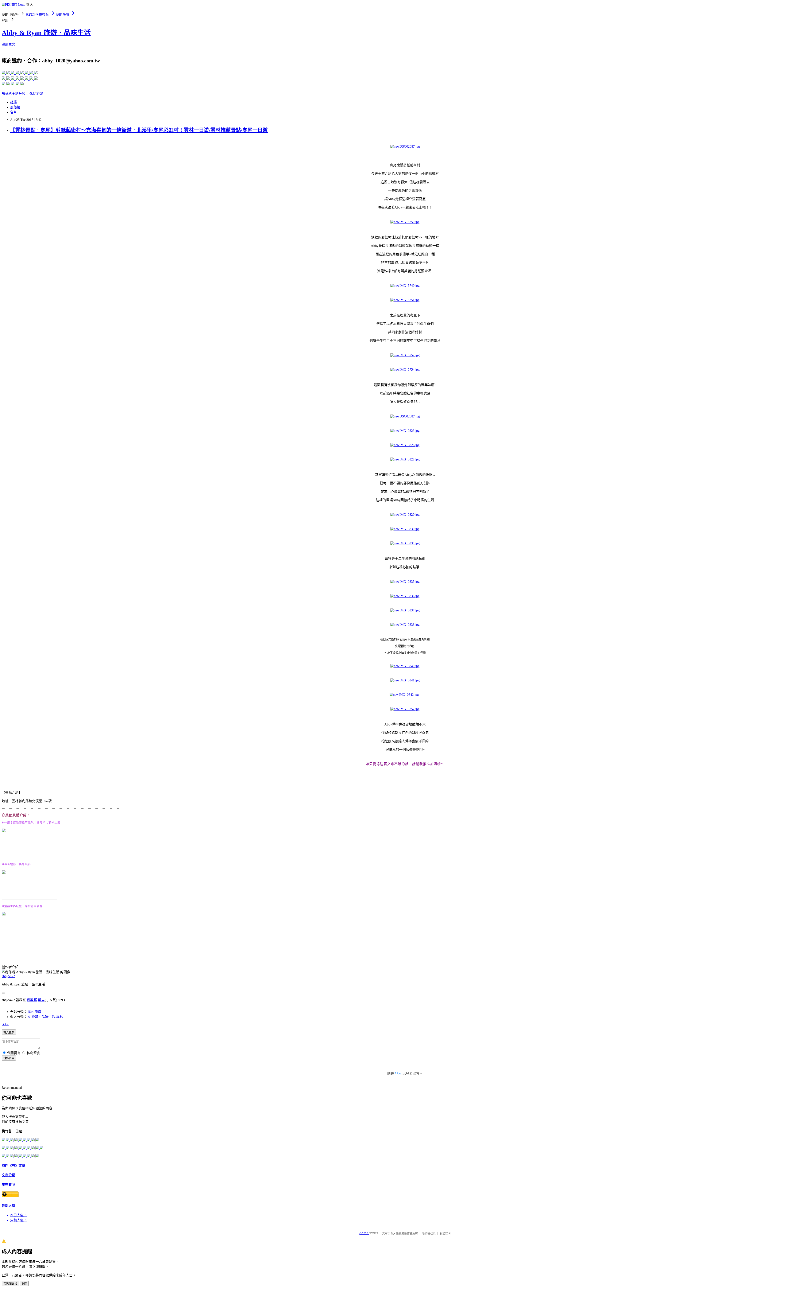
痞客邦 (32, 1000)
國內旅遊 (34, 1011)
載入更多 (8, 1032)
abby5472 (8, 976)
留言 (41, 1000)
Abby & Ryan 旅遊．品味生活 (46, 32)
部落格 (15, 107)
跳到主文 (8, 44)
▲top (5, 1024)
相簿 (13, 102)
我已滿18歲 (10, 1283)
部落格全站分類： (16, 94)
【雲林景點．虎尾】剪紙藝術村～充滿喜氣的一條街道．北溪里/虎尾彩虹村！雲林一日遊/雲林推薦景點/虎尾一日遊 (139, 130)
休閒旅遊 (36, 94)
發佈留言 (8, 1058)
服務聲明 (445, 1233)
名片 (13, 112)
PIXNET (373, 1233)
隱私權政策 (429, 1233)
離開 (24, 1283)
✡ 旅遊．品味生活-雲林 (45, 1017)
